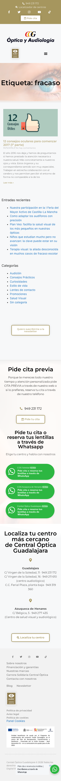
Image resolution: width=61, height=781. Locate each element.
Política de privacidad (19, 710)
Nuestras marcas (18, 671)
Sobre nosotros (17, 663)
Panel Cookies (16, 721)
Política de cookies (17, 717)
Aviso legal (13, 714)
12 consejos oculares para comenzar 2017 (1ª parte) (30, 143)
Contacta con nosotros (21, 678)
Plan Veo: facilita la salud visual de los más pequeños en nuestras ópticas (32, 228)
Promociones (18, 294)
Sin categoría (18, 302)
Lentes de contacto (22, 290)
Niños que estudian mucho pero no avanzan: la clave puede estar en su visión (33, 241)
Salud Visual (18, 298)
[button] (45, 53)
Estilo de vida (18, 285)
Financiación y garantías (23, 667)
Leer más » (8, 182)
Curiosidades (18, 281)
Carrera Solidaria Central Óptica (27, 674)
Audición (15, 273)
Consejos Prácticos (22, 277)
